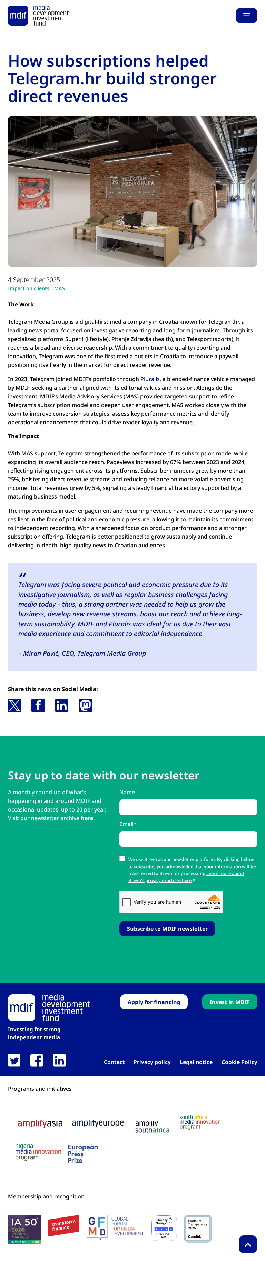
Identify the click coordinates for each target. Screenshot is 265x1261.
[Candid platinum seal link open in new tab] (198, 1229)
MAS (59, 288)
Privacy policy (152, 1062)
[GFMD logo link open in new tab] (115, 1227)
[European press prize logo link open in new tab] (83, 1153)
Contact (114, 1062)
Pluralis (150, 379)
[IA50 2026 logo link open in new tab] (24, 1229)
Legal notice (196, 1062)
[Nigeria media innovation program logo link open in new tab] (38, 1152)
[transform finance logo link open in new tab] (63, 1225)
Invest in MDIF (230, 1002)
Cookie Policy (239, 1062)
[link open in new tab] (14, 1060)
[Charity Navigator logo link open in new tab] (164, 1228)
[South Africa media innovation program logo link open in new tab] (200, 1122)
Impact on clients (28, 288)
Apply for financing (154, 1002)
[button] (14, 705)
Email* (128, 824)
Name (127, 792)
